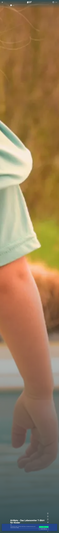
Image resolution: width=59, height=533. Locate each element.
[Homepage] (29, 2)
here (18, 527)
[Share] (48, 522)
